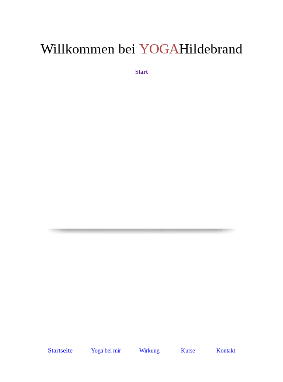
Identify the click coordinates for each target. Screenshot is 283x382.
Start (141, 72)
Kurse (188, 350)
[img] (141, 184)
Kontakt (224, 350)
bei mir (106, 350)
